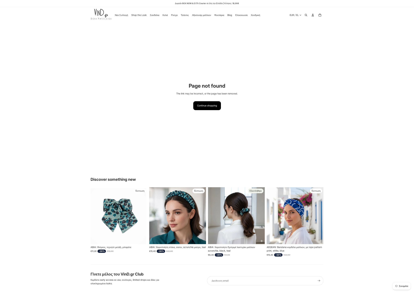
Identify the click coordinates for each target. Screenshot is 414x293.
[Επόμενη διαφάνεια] (201, 215)
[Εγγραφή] (319, 281)
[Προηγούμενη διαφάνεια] (154, 215)
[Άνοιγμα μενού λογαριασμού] (312, 15)
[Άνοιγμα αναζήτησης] (306, 15)
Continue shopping (207, 105)
